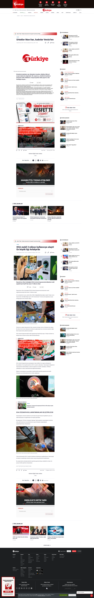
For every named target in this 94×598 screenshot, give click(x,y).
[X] (33, 160)
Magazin (22, 569)
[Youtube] (24, 588)
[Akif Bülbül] (62, 93)
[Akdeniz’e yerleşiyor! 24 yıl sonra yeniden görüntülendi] (63, 141)
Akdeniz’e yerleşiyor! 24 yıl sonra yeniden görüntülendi (72, 140)
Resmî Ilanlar (23, 571)
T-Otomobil (22, 563)
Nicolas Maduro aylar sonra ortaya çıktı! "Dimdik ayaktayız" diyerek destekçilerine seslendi (73, 128)
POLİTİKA (47, 12)
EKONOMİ (52, 12)
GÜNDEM (41, 12)
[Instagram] (26, 588)
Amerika (37, 558)
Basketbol (30, 562)
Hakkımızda (30, 569)
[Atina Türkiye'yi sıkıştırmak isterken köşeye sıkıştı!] (63, 355)
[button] (53, 174)
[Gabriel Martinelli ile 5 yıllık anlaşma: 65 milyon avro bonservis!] (66, 62)
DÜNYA (58, 12)
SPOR (62, 12)
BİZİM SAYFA (36, 12)
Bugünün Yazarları (16, 569)
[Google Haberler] (45, 160)
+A (39, 82)
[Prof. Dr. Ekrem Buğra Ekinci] (62, 73)
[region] (47, 595)
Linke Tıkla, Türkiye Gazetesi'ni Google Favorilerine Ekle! (28, 33)
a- (37, 82)
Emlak (22, 562)
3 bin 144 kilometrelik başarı (70, 98)
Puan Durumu (30, 557)
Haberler (22, 573)
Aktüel (45, 561)
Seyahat (45, 559)
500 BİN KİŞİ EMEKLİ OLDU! (71, 133)
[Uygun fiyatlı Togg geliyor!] (63, 147)
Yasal (29, 575)
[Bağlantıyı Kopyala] (48, 42)
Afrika (37, 559)
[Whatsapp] (45, 42)
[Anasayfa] (16, 551)
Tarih (52, 559)
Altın (21, 557)
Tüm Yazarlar (15, 570)
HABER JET (75, 12)
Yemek (45, 558)
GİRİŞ (80, 551)
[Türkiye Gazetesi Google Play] (39, 573)
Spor (29, 554)
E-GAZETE (68, 551)
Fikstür (29, 558)
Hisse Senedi (23, 559)
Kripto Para (22, 561)
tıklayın (70, 110)
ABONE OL (74, 551)
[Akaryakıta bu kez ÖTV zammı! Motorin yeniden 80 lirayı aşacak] (66, 37)
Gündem (14, 554)
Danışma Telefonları (31, 574)
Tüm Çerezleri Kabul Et (63, 595)
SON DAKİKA (15, 12)
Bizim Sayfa (62, 554)
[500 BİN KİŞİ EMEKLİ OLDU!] (63, 136)
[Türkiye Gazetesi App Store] (39, 570)
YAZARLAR (29, 12)
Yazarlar (14, 567)
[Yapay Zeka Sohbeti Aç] (91, 595)
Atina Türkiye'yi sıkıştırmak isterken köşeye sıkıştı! (73, 353)
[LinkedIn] (38, 160)
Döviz (21, 558)
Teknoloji (22, 570)
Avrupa (37, 557)
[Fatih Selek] (62, 87)
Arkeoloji (53, 557)
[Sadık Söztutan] (62, 98)
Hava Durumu (46, 557)
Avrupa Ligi (30, 561)
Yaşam (35, 155)
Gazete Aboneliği (31, 573)
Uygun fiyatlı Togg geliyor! (71, 144)
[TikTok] (29, 588)
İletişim (29, 570)
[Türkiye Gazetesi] (47, 11)
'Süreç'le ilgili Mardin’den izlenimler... (72, 92)
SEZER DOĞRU (20, 466)
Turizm (22, 565)
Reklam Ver (30, 577)
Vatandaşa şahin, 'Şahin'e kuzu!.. (71, 87)
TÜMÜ (47, 183)
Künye (29, 571)
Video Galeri (22, 575)
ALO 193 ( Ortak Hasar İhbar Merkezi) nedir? (71, 121)
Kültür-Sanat (54, 554)
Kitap (53, 558)
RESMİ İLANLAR (68, 12)
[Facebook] (19, 150)
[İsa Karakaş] (62, 80)
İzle (80, 12)
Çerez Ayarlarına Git (72, 595)
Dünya (37, 554)
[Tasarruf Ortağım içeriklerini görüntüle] (22, 12)
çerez (36, 594)
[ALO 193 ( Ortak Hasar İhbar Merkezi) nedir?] (63, 123)
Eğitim (14, 557)
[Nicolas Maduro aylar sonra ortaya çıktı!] (63, 129)
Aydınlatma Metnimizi (41, 595)
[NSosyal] (40, 160)
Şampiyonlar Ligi (31, 559)
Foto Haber (22, 574)
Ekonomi (22, 554)
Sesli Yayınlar (62, 557)
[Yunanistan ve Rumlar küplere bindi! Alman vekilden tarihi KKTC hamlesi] (66, 50)
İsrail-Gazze (38, 561)
